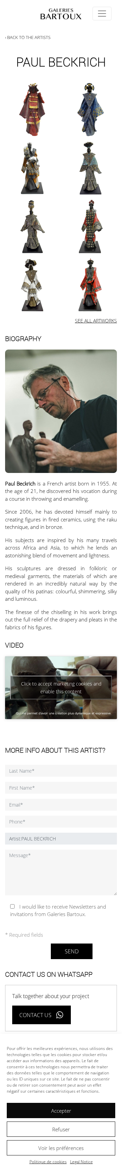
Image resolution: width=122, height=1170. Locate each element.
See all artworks (96, 320)
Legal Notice (81, 1162)
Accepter (61, 1110)
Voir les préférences (61, 1148)
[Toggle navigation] (102, 13)
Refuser (61, 1129)
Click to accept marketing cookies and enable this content (61, 687)
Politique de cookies (48, 1162)
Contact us (35, 1015)
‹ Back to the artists (27, 37)
